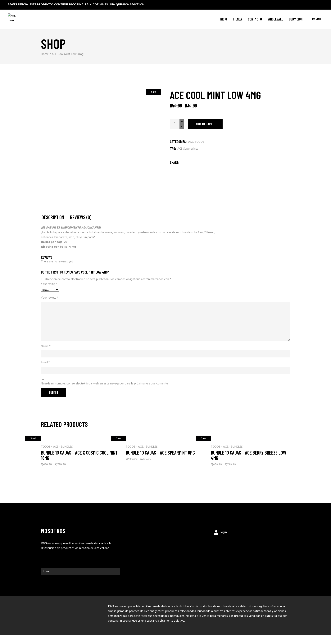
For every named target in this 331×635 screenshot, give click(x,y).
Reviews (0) (80, 217)
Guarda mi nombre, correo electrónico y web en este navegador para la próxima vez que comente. (105, 383)
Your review (49, 298)
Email (45, 362)
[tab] (53, 217)
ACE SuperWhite (187, 148)
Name (46, 346)
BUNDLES (67, 447)
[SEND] (116, 571)
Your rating (49, 284)
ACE (190, 141)
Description (53, 217)
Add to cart (204, 124)
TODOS (199, 141)
